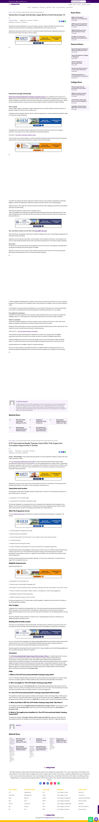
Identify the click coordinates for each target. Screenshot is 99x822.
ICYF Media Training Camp (18, 514)
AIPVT (44, 801)
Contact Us (82, 795)
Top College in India (62, 792)
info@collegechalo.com (22, 1)
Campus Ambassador (84, 798)
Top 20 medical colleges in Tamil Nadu (28, 331)
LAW (25, 801)
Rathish (10, 451)
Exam (74, 4)
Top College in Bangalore (64, 798)
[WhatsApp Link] (58, 783)
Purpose (84, 4)
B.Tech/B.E (11, 795)
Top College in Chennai (63, 806)
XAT (43, 803)
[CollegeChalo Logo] (14, 4)
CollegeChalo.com (49, 817)
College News (35, 7)
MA (10, 806)
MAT (44, 809)
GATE (44, 795)
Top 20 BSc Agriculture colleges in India (25, 135)
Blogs (54, 7)
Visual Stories (69, 7)
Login (88, 1)
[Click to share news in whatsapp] (65, 21)
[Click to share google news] (59, 21)
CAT (10, 792)
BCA (10, 801)
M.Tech (11, 803)
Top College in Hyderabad (64, 803)
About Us (81, 792)
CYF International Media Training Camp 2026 (23, 461)
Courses (79, 4)
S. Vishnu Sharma (13, 20)
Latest (14, 12)
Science (26, 806)
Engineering (27, 792)
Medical (26, 798)
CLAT (44, 806)
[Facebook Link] (40, 783)
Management (28, 795)
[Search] (72, 1)
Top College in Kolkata (63, 809)
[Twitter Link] (44, 783)
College (70, 4)
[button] (96, 819)
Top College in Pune (62, 795)
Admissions (49, 7)
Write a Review (83, 801)
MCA (10, 798)
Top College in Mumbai (63, 801)
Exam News (42, 7)
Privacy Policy (82, 809)
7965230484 (12, 1)
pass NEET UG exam (41, 231)
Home (29, 7)
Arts (25, 809)
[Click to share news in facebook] (61, 21)
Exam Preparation (60, 7)
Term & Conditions (84, 806)
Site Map (81, 803)
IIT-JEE (44, 798)
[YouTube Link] (51, 783)
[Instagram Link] (55, 783)
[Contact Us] (90, 819)
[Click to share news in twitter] (63, 21)
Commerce (27, 803)
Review (88, 4)
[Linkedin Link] (48, 783)
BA (9, 809)
